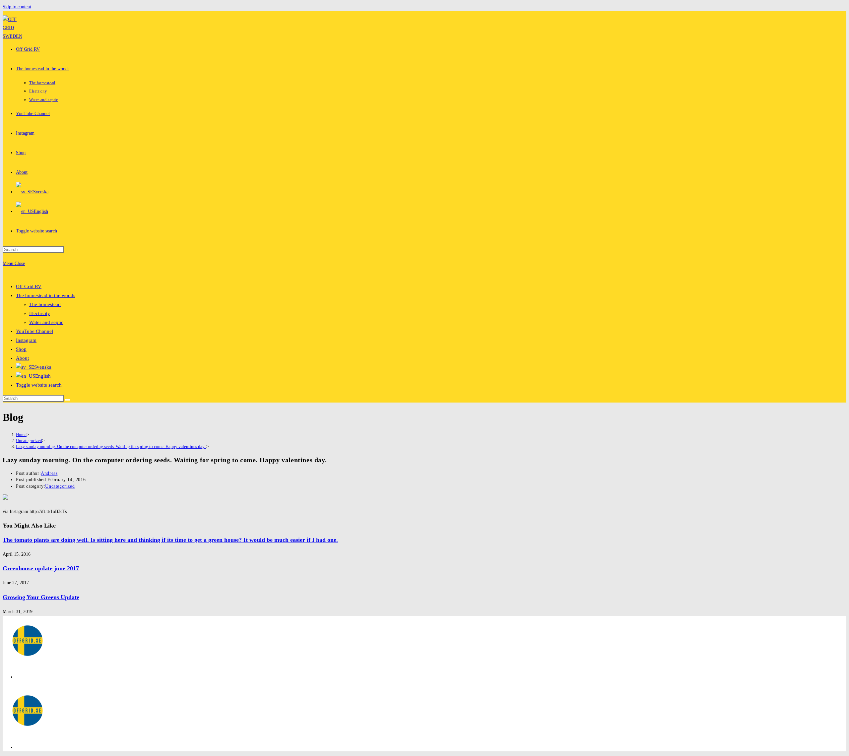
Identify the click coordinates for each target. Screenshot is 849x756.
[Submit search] (67, 400)
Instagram (26, 340)
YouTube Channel (34, 331)
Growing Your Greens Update (41, 597)
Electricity (39, 313)
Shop (21, 349)
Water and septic (46, 322)
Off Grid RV (28, 286)
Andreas (49, 473)
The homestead (45, 304)
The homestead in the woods (45, 295)
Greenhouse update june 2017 (41, 568)
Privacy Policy (29, 676)
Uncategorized (60, 486)
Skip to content (17, 6)
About (22, 358)
